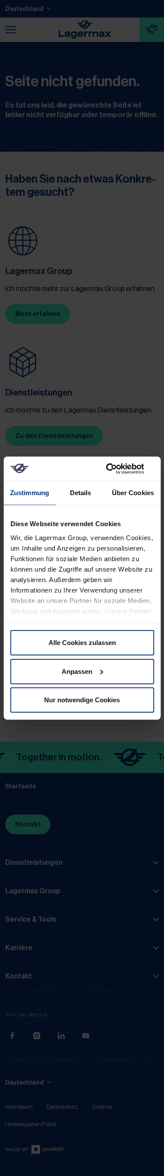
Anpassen (77, 671)
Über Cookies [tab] (133, 492)
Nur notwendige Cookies (82, 700)
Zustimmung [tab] (29, 492)
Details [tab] (80, 492)
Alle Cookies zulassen (82, 642)
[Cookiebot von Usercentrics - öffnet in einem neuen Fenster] (117, 468)
